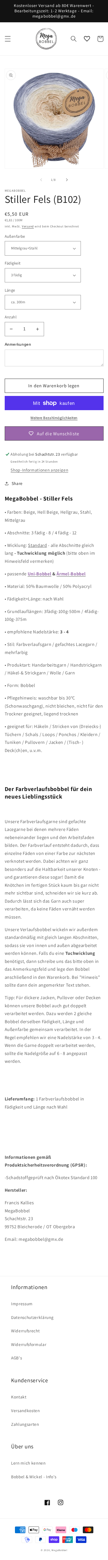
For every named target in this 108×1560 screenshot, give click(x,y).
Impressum (22, 1303)
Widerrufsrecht (25, 1330)
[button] (7, 38)
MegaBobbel (59, 1550)
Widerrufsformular (28, 1344)
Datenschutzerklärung (32, 1317)
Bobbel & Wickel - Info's (33, 1476)
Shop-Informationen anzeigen (39, 470)
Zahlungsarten (25, 1424)
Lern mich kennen (28, 1463)
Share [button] (17, 483)
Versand (28, 226)
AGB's (16, 1358)
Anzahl (11, 316)
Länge (10, 290)
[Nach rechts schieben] (67, 180)
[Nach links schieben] (41, 180)
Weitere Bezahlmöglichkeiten (54, 417)
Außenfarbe (15, 236)
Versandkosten (25, 1410)
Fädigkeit (13, 263)
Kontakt (19, 1397)
